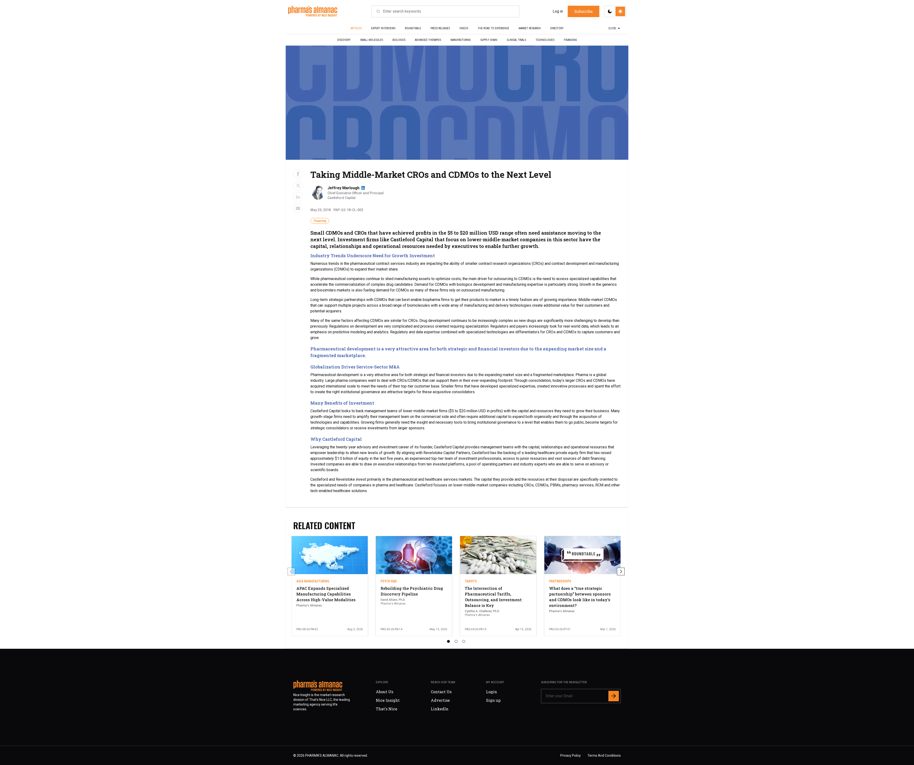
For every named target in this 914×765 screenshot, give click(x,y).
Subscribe (489, 414)
